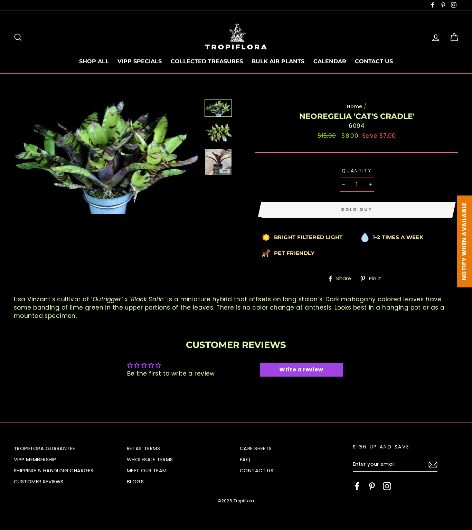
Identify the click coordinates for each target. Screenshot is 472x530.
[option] (106, 157)
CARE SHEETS (256, 448)
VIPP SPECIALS (139, 61)
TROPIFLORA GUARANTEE (44, 448)
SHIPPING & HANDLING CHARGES (53, 470)
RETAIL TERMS (143, 448)
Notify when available (464, 241)
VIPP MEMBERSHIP (35, 459)
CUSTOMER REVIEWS (39, 481)
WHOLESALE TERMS (150, 459)
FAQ (245, 459)
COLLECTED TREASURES (207, 61)
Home (354, 106)
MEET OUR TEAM (147, 470)
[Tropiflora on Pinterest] (372, 486)
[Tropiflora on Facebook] (357, 486)
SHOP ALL (94, 61)
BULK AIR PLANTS (278, 61)
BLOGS (135, 481)
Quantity (357, 171)
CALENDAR (329, 61)
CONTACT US (374, 61)
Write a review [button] (301, 369)
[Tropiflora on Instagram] (387, 486)
